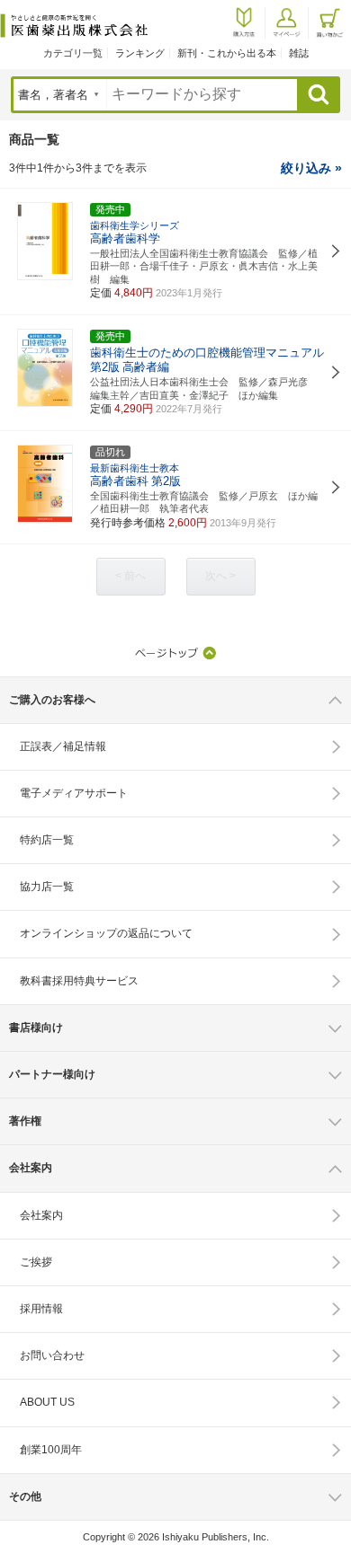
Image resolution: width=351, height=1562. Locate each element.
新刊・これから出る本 (226, 53)
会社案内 (41, 1215)
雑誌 (299, 53)
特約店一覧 (47, 840)
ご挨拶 (36, 1262)
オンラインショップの (106, 933)
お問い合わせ (52, 1355)
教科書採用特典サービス (79, 981)
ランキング (140, 53)
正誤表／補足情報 (63, 746)
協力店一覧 (47, 886)
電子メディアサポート (74, 793)
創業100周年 (51, 1449)
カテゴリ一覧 (73, 53)
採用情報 (41, 1308)
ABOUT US (47, 1402)
